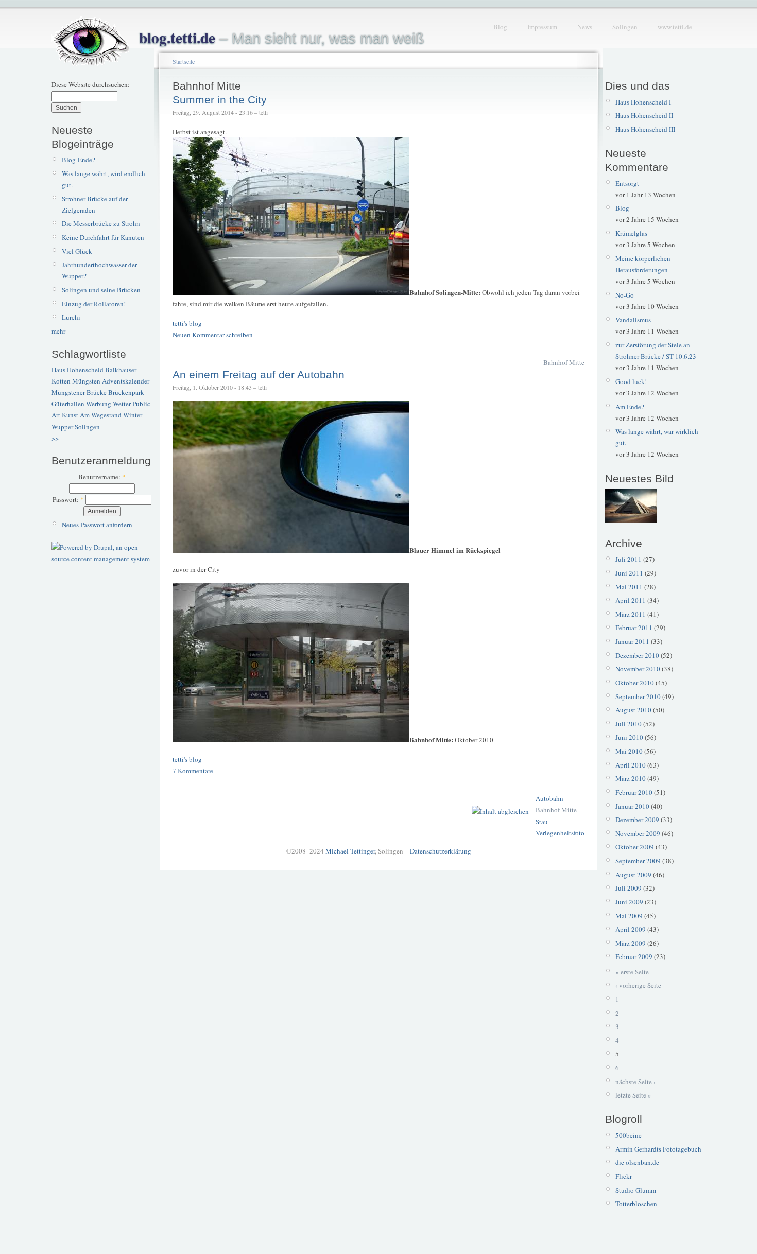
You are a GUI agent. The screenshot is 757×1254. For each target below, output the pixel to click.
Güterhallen (67, 403)
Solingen (625, 26)
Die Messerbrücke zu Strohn (101, 223)
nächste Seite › (635, 1081)
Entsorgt (627, 183)
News (584, 26)
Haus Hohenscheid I (643, 102)
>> (55, 438)
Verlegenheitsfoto (560, 833)
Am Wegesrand (101, 415)
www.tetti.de (675, 26)
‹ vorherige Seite (638, 985)
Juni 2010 (629, 737)
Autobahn (549, 798)
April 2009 (630, 929)
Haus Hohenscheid (77, 369)
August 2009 (633, 874)
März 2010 (630, 778)
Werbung (98, 403)
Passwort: (68, 499)
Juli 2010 (628, 723)
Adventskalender (125, 381)
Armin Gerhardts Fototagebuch (658, 1149)
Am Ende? (629, 406)
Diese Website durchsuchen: (90, 84)
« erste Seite (632, 972)
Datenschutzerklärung (440, 851)
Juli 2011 (628, 559)
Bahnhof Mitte (563, 362)
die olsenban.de (637, 1162)
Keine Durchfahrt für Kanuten (103, 237)
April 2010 (630, 765)
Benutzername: (102, 476)
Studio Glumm (635, 1190)
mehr (58, 331)
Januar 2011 (632, 641)
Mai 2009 (629, 915)
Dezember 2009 (637, 819)
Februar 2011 (633, 627)
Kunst (70, 415)
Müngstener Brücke (79, 392)
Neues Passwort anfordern (97, 524)
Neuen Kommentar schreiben (213, 334)
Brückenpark (126, 392)
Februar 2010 (633, 792)
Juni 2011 (629, 573)
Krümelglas (631, 233)
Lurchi (71, 317)
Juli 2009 (628, 888)
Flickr (623, 1176)
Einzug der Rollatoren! (94, 303)
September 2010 (638, 696)
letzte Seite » (633, 1095)
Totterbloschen (636, 1203)
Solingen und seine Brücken (101, 289)
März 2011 (630, 614)
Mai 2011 (629, 586)
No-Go (624, 295)
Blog (500, 26)
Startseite (184, 61)
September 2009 (638, 860)
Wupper (62, 426)
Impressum (542, 26)
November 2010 (637, 668)
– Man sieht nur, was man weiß (281, 38)
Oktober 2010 (634, 682)
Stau (542, 821)
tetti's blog (187, 323)
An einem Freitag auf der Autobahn (259, 374)
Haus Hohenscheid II (644, 115)
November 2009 (637, 833)
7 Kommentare (193, 770)
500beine (628, 1135)
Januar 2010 (632, 806)
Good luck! (631, 381)
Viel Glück (77, 251)
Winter (132, 415)
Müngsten (86, 381)
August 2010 (633, 710)
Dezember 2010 (637, 655)
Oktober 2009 (634, 846)
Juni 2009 (629, 902)
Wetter (122, 403)
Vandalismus (633, 319)
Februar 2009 (633, 956)
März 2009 (630, 943)
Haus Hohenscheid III (645, 129)
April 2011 (630, 600)
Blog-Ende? (78, 159)
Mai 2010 (629, 751)
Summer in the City (220, 100)
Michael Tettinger (350, 851)
